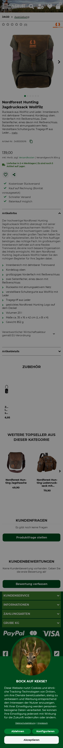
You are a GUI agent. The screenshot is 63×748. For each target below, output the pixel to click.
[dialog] (31, 374)
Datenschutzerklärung (25, 723)
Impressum (42, 723)
